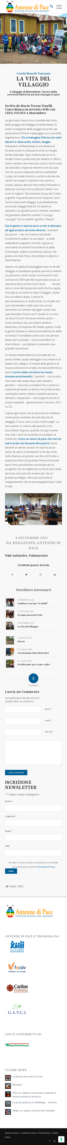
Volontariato (38, 556)
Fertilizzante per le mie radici (33, 664)
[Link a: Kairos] (10, 640)
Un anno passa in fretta (29, 615)
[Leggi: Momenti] (8, 1086)
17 (49, 521)
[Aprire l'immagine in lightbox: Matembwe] (58, 524)
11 (33, 521)
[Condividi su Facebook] (12, 574)
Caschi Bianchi (27, 73)
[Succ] (55, 508)
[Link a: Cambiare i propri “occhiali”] (10, 602)
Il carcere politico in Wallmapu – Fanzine (34, 1102)
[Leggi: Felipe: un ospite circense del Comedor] (8, 1112)
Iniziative (20, 556)
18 (52, 521)
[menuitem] (50, 6)
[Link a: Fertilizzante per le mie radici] (10, 664)
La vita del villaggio (27, 626)
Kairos (21, 641)
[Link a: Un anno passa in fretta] (10, 614)
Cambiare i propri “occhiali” (32, 603)
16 (46, 521)
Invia (11, 871)
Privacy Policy (44, 1133)
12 (36, 521)
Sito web (49, 731)
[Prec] (12, 508)
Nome (48, 708)
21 (59, 521)
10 (31, 521)
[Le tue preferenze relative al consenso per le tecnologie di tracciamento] (61, 1139)
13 (39, 521)
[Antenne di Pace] (28, 6)
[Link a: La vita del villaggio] (10, 626)
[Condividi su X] (27, 574)
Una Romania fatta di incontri (33, 653)
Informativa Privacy (46, 866)
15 (44, 521)
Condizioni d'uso (28, 1133)
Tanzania (44, 73)
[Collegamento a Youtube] (54, 1140)
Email (48, 720)
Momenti (17, 1084)
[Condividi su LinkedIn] (55, 574)
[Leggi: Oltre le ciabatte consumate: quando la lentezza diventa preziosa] (8, 1094)
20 (57, 521)
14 (41, 521)
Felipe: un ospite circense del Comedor (33, 1110)
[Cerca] (50, 6)
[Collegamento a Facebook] (49, 1140)
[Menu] (57, 6)
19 (54, 521)
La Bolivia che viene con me (27, 1076)
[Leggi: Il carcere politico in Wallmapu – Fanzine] (8, 1104)
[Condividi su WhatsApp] (41, 574)
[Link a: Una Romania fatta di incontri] (10, 652)
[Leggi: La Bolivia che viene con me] (8, 1078)
